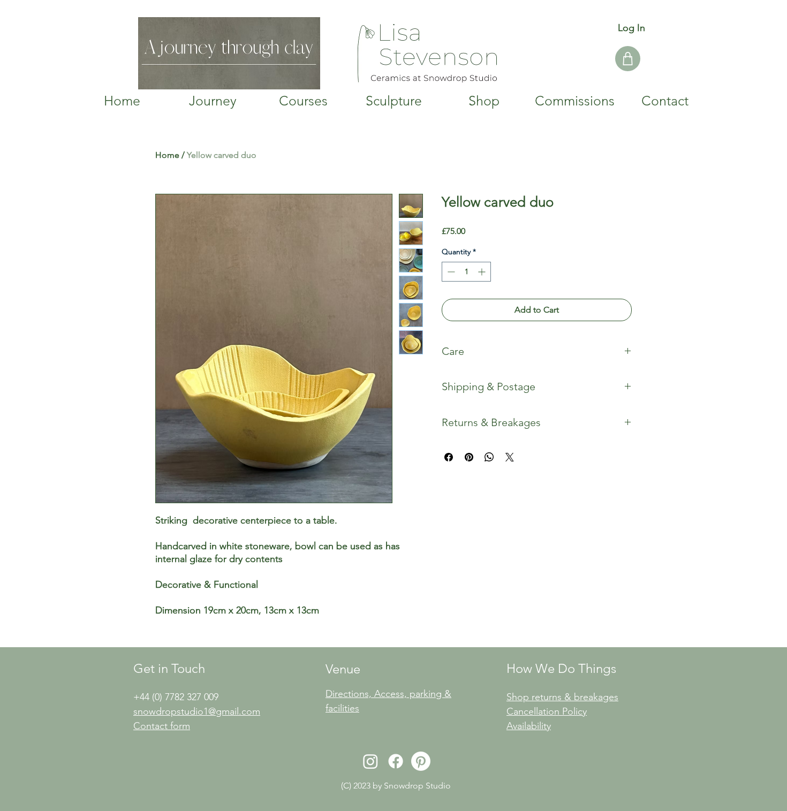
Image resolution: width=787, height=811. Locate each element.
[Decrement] (450, 271)
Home (167, 155)
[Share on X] (509, 457)
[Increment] (482, 271)
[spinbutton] (466, 271)
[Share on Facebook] (448, 457)
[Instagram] (370, 761)
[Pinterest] (420, 761)
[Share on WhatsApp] (489, 457)
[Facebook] (395, 761)
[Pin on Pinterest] (469, 457)
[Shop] (627, 58)
